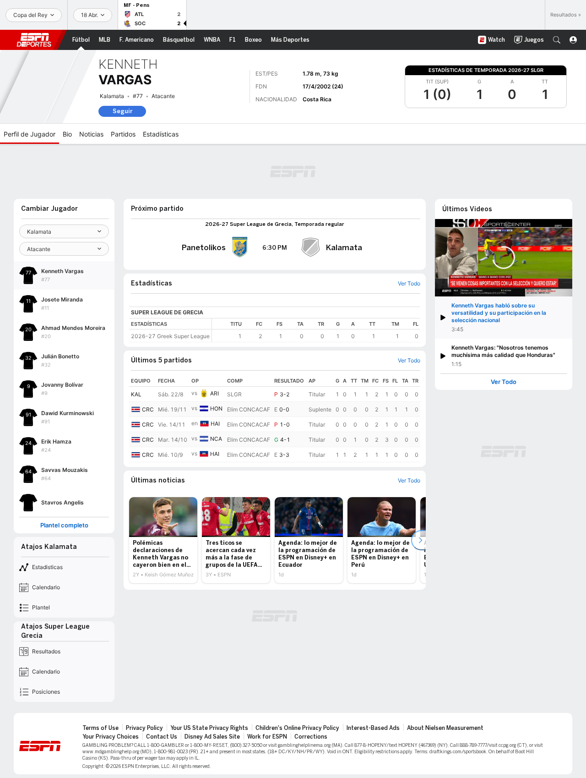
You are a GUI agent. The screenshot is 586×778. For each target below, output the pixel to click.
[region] (316, 330)
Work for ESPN (267, 737)
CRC (148, 409)
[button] (556, 40)
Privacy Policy (144, 728)
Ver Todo (503, 381)
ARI (214, 393)
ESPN (33, 40)
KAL (136, 394)
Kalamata (112, 96)
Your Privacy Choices (110, 737)
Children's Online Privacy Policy (297, 728)
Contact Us (161, 737)
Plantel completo (64, 525)
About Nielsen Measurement (445, 728)
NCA (216, 438)
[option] (163, 540)
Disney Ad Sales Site (212, 737)
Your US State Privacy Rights (209, 728)
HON (216, 408)
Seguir (122, 111)
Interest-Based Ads (373, 728)
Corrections (310, 737)
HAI (215, 423)
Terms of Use (100, 728)
